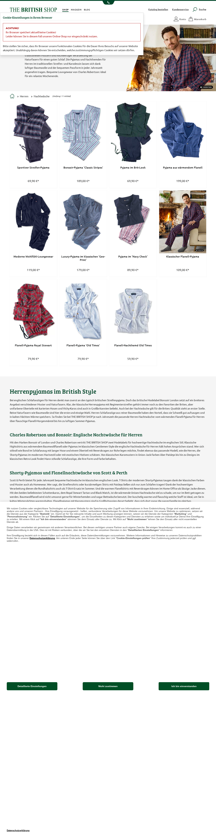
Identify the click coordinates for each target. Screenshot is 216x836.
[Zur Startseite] (12, 96)
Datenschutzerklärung (42, 538)
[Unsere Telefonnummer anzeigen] (108, 3)
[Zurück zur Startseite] (33, 9)
